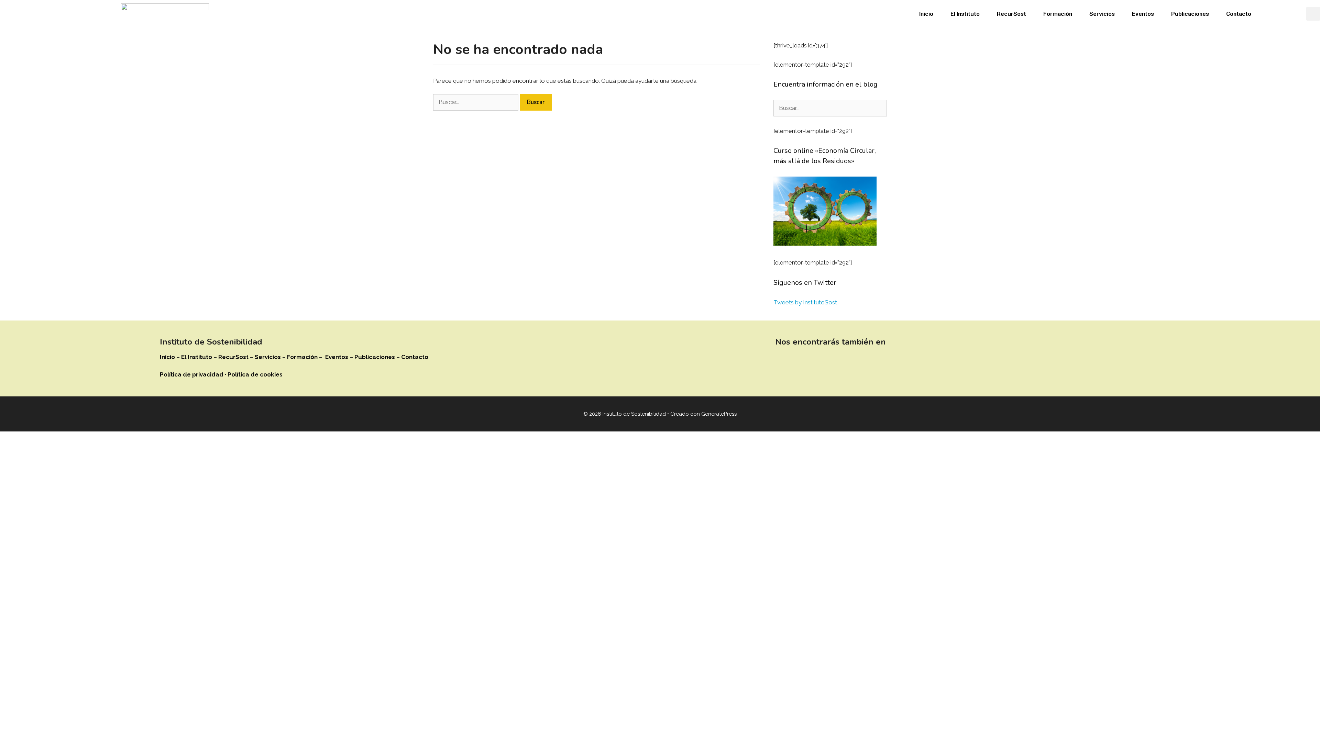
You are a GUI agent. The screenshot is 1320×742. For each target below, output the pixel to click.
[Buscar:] (476, 102)
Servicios (1102, 13)
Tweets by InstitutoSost (805, 302)
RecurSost (1011, 13)
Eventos (1143, 13)
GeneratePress (719, 414)
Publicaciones (1190, 13)
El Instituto (965, 13)
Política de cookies (255, 374)
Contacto (1238, 13)
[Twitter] (802, 361)
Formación (1057, 13)
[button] (1313, 14)
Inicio (926, 13)
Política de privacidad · (194, 374)
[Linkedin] (783, 361)
